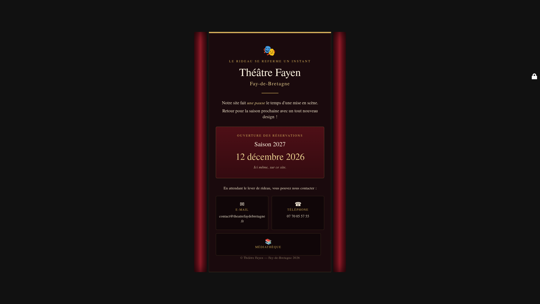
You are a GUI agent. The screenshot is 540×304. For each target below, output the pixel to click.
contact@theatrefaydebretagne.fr (242, 218)
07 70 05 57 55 (298, 216)
